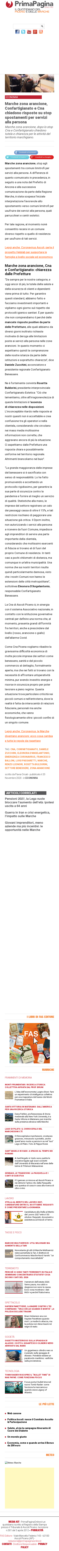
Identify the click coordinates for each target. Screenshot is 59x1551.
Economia (31, 778)
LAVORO (9, 1198)
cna (12, 749)
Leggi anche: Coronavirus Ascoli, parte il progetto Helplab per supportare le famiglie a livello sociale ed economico (29, 252)
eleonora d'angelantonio (33, 753)
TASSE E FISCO (13, 1232)
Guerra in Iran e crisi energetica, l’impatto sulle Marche (27, 814)
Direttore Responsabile (25, 1544)
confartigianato (27, 749)
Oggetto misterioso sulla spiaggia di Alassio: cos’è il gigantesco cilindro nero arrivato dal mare (29, 1343)
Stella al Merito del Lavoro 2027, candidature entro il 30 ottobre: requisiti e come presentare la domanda (29, 1205)
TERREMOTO (12, 1268)
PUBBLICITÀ (37, 1530)
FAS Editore (6, 1535)
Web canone (14, 1413)
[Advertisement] (29, 53)
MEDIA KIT (14, 1521)
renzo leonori (14, 764)
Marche (42, 760)
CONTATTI (7, 1544)
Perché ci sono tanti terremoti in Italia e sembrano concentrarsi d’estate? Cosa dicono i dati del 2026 (28, 1275)
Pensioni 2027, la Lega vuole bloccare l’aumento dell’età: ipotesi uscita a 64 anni (29, 802)
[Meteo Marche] (13, 1463)
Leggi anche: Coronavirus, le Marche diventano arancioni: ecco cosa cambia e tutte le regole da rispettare (29, 736)
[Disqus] (29, 875)
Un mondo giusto (17, 1436)
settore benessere (17, 768)
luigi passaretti (26, 760)
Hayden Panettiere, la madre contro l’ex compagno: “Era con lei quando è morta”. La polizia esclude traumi (29, 1309)
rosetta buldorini (35, 764)
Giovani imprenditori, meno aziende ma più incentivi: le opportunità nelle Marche (24, 826)
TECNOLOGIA (12, 1371)
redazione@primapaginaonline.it (24, 1541)
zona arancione (40, 768)
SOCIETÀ (9, 1336)
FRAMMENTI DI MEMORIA (18, 1077)
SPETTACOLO (12, 1302)
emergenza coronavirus (20, 757)
